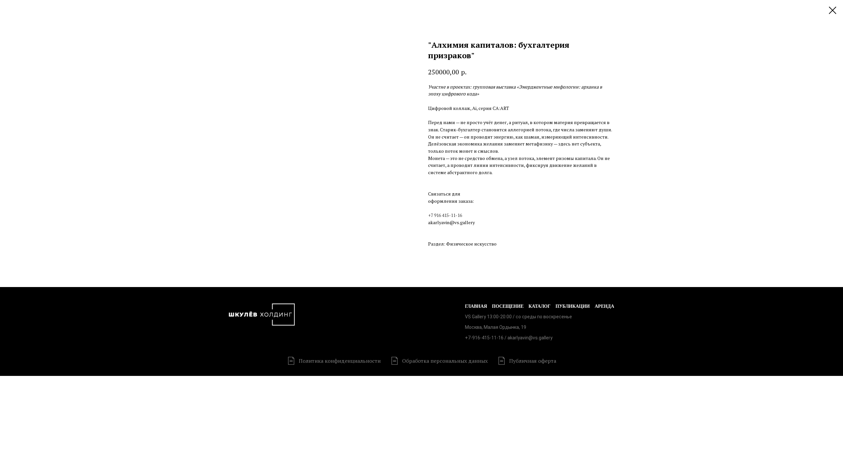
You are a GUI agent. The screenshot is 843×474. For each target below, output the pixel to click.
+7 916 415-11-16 (445, 215)
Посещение (508, 306)
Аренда (604, 306)
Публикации (573, 306)
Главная (476, 306)
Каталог (540, 306)
